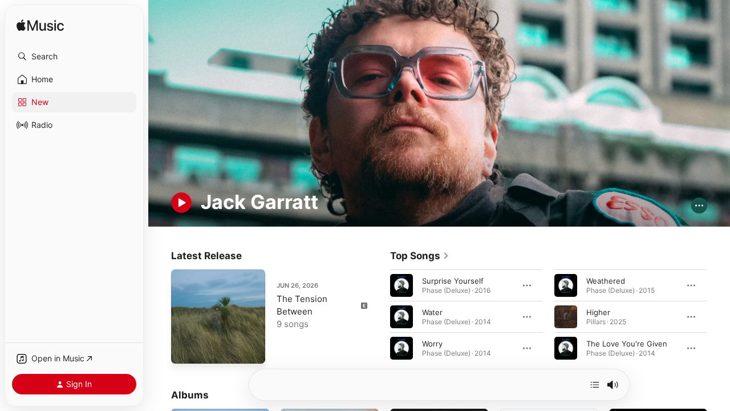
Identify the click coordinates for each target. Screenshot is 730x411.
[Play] (181, 202)
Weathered (605, 280)
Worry (432, 343)
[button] (74, 56)
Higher (598, 311)
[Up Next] (595, 385)
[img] (40, 26)
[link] (419, 255)
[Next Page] (719, 316)
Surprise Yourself (453, 280)
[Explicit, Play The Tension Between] (185, 349)
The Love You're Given (626, 343)
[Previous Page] (379, 316)
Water (432, 311)
